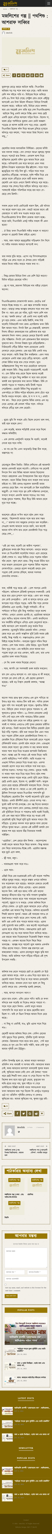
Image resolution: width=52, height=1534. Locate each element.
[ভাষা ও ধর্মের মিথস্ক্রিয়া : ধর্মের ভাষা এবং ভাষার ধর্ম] (10, 1366)
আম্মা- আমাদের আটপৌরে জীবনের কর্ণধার (31, 1377)
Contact (26, 1520)
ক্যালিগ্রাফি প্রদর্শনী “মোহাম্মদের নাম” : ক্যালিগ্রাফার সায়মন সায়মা (26, 1339)
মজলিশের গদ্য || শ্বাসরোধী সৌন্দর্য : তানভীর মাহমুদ (38, 1151)
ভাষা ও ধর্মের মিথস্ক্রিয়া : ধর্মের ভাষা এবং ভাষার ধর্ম (32, 1434)
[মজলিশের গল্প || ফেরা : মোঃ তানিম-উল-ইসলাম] (14, 1185)
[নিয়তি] (14, 1208)
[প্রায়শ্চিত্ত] (37, 1185)
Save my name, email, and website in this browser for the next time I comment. (25, 1289)
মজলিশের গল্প (6, 29)
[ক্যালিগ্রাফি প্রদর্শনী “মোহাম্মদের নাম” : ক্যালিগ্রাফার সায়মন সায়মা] (26, 1331)
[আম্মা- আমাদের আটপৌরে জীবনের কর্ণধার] (10, 1380)
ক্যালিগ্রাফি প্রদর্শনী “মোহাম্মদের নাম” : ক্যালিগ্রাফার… (32, 1408)
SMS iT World (32, 1527)
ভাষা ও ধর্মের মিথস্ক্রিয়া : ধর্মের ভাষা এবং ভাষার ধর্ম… (31, 1364)
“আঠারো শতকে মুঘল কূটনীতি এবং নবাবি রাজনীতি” (31, 1350)
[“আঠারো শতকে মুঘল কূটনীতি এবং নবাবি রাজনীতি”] (10, 1352)
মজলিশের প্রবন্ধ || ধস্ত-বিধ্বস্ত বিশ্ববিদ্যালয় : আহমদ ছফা (14, 1153)
